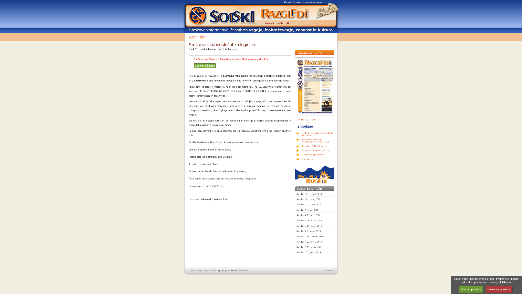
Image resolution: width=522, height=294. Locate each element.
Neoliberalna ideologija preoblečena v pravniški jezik (315, 140)
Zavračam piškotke (499, 289)
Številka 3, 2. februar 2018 (309, 241)
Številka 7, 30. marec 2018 (309, 220)
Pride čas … (307, 158)
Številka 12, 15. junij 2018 (309, 193)
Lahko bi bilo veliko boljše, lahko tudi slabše (318, 134)
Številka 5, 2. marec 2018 (308, 231)
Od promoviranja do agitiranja (316, 150)
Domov (287, 2)
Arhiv (280, 23)
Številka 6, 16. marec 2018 (309, 225)
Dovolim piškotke (205, 65)
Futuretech (244, 270)
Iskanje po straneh (314, 2)
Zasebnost (328, 270)
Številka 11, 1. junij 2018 (308, 199)
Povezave (298, 2)
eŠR (202, 37)
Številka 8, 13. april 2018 (308, 215)
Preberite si (503, 278)
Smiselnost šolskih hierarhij (314, 145)
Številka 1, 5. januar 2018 (308, 252)
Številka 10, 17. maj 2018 (308, 204)
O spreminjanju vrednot (313, 154)
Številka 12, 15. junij (306, 119)
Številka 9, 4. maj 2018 (307, 209)
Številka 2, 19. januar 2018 (309, 246)
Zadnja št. (270, 23)
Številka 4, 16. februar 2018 (309, 236)
